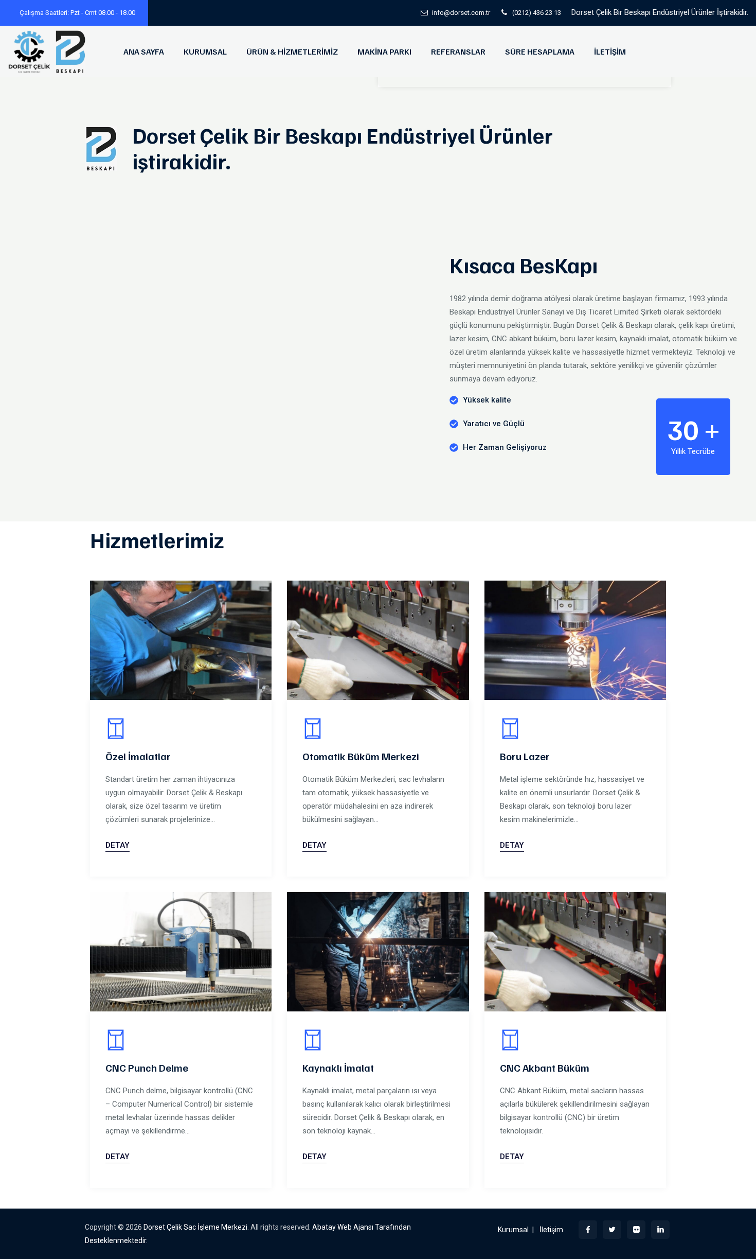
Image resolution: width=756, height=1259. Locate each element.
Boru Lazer (525, 756)
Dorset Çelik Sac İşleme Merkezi (195, 1227)
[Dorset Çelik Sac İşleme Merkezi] (48, 51)
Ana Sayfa (143, 51)
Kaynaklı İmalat (338, 1067)
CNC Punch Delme (146, 1067)
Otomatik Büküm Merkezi (360, 756)
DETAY (117, 845)
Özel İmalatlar (138, 756)
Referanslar (458, 51)
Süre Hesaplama (539, 51)
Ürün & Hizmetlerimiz (292, 51)
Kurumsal (205, 51)
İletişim (610, 51)
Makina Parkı (384, 51)
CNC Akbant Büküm (544, 1067)
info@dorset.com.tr (461, 12)
